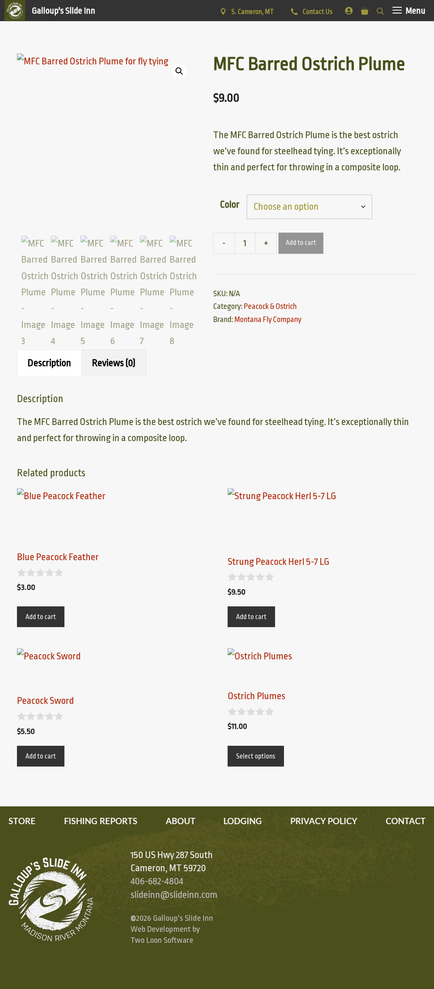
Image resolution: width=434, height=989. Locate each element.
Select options (255, 756)
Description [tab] (49, 363)
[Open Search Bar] (380, 9)
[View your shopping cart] (365, 9)
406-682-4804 (157, 881)
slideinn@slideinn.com (174, 894)
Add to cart (301, 243)
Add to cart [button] (40, 617)
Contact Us (316, 12)
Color (229, 204)
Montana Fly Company (267, 319)
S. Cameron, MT (252, 12)
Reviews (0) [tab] (114, 363)
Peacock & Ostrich (270, 306)
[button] (179, 71)
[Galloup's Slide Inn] (49, 10)
